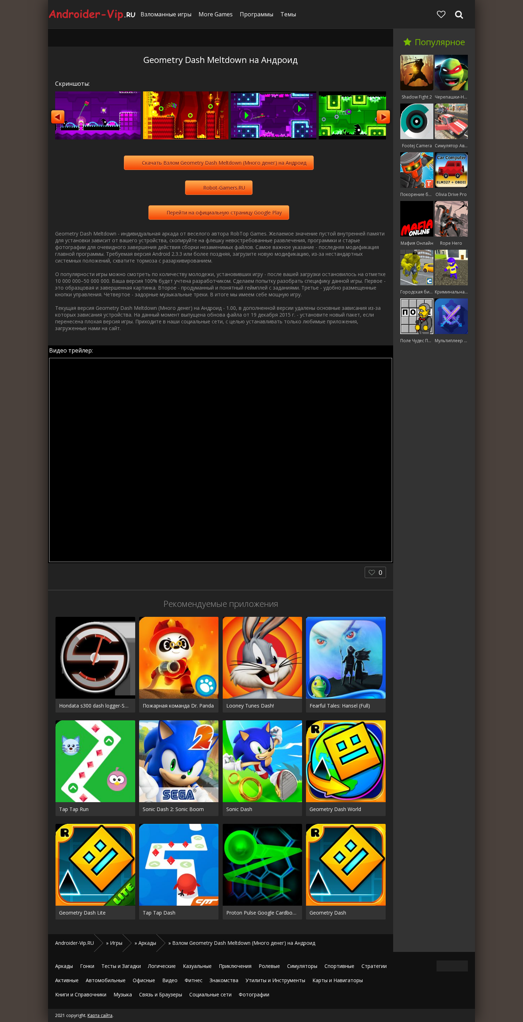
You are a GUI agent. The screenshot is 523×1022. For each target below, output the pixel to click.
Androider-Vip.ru (92, 14)
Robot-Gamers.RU (224, 187)
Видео (170, 980)
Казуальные (197, 966)
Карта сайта (100, 1015)
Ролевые (269, 966)
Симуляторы (302, 966)
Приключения (235, 966)
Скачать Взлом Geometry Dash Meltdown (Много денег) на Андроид (224, 162)
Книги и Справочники (80, 994)
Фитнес (193, 980)
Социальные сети (210, 994)
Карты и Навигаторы (337, 980)
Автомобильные (106, 980)
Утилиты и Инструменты (275, 980)
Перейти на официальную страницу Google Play (224, 212)
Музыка (122, 994)
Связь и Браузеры (160, 994)
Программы (256, 14)
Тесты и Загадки (121, 966)
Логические (162, 966)
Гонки (87, 966)
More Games (216, 14)
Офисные (144, 980)
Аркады (64, 966)
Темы (288, 14)
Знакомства (224, 980)
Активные (67, 980)
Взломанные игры (166, 14)
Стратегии (374, 966)
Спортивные (339, 966)
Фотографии (254, 994)
